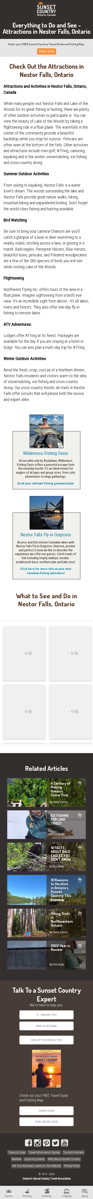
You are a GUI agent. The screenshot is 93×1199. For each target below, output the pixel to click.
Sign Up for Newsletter (46, 1040)
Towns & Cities (17, 1152)
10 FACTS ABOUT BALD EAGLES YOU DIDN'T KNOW (46, 857)
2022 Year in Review (46, 955)
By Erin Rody (57, 834)
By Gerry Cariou (58, 802)
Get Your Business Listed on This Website (36, 1165)
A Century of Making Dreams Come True (46, 792)
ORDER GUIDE (46, 51)
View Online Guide (46, 1121)
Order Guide (46, 1110)
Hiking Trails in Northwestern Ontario (46, 923)
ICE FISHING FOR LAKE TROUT (46, 824)
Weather (16, 1159)
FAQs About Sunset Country (64, 1159)
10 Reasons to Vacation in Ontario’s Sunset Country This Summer (46, 890)
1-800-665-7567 (48, 1014)
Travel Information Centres (44, 1152)
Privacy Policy (71, 1165)
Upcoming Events (34, 1159)
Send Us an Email (46, 1026)
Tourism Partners (73, 1152)
